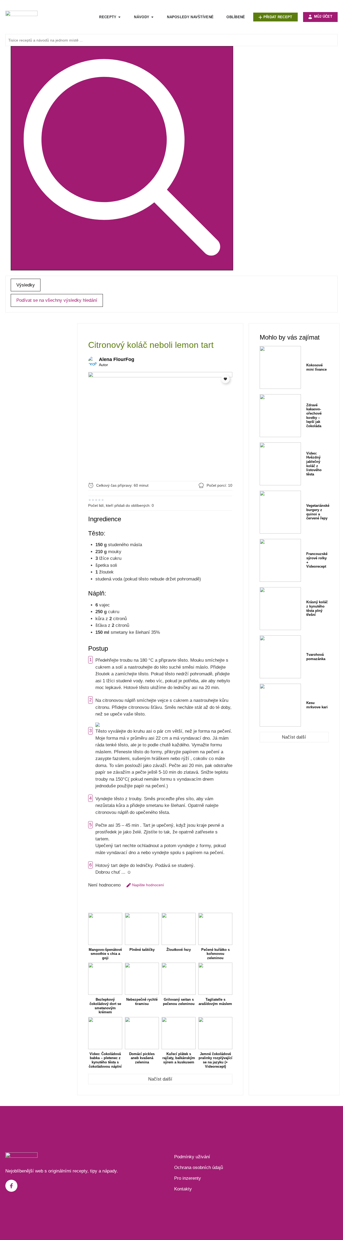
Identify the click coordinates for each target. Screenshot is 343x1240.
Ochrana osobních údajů (198, 1167)
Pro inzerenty (187, 1178)
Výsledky (25, 285)
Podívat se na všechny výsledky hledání (56, 300)
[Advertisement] (38, 403)
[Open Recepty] (119, 17)
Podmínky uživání (192, 1156)
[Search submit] (122, 158)
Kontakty (183, 1188)
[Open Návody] (152, 17)
